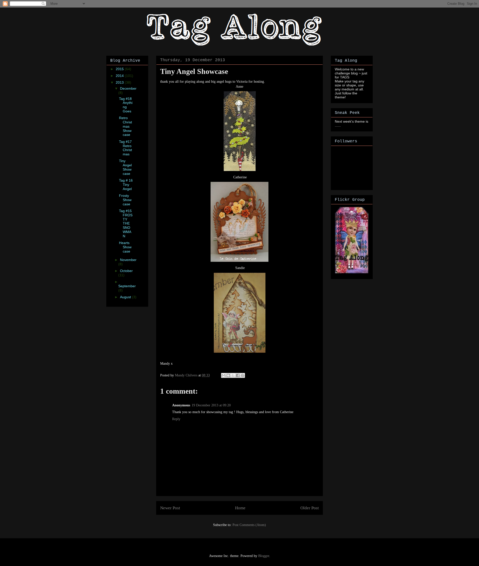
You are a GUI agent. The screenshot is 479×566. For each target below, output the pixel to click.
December (128, 88)
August (126, 297)
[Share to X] (233, 375)
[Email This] (223, 375)
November (128, 260)
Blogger (263, 556)
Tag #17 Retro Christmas (125, 148)
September (127, 286)
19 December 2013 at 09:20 (211, 405)
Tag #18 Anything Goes (125, 105)
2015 (120, 69)
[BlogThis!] (228, 375)
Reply (176, 419)
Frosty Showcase (125, 200)
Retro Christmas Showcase (125, 126)
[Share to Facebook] (237, 375)
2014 (120, 76)
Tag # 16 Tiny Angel (126, 184)
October (126, 271)
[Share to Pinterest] (242, 375)
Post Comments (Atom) (249, 525)
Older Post (309, 508)
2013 (120, 82)
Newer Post (170, 508)
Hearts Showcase (125, 247)
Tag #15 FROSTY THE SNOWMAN (125, 223)
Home (240, 508)
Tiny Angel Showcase (125, 167)
